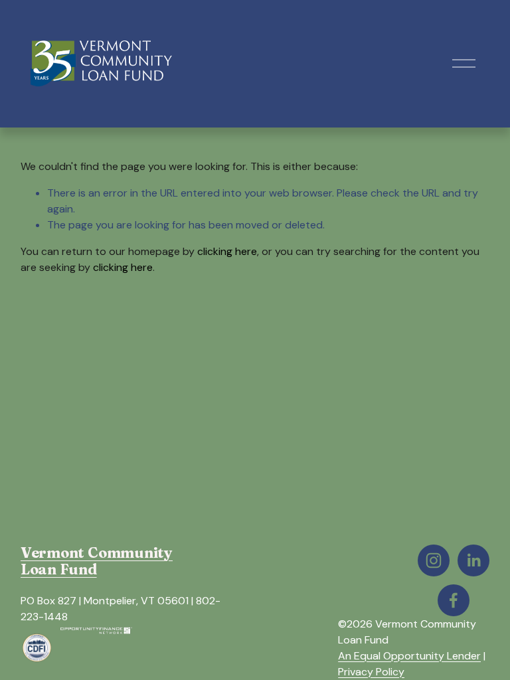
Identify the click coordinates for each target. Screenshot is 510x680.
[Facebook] (453, 600)
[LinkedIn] (473, 560)
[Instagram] (434, 560)
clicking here (227, 251)
